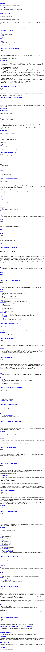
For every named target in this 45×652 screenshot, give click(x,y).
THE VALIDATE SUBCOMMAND (11, 556)
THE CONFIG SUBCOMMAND (10, 86)
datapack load (3, 130)
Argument (2, 265)
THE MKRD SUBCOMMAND (9, 404)
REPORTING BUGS (6, 632)
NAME (2, 3)
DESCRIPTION (5, 13)
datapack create (4, 110)
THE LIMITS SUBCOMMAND (10, 357)
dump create (3, 198)
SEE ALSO (3, 636)
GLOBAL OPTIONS (6, 30)
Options (2, 170)
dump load (2, 219)
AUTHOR (3, 647)
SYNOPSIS (3, 7)
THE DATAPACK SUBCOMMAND (11, 97)
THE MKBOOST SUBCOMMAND (11, 387)
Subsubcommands (4, 60)
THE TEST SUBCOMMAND (9, 511)
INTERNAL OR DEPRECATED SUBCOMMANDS (16, 626)
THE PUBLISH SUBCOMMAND (10, 421)
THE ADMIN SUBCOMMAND (9, 48)
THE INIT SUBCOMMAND (8, 338)
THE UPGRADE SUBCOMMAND (10, 586)
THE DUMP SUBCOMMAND (9, 178)
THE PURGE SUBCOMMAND (9, 447)
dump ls (2, 233)
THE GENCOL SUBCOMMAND (10, 248)
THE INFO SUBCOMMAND (9, 323)
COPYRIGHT (4, 642)
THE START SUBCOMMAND (9, 490)
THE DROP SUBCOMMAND (9, 152)
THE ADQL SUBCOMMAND (9, 617)
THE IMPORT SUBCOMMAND (10, 280)
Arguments (2, 162)
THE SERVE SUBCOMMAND (9, 463)
